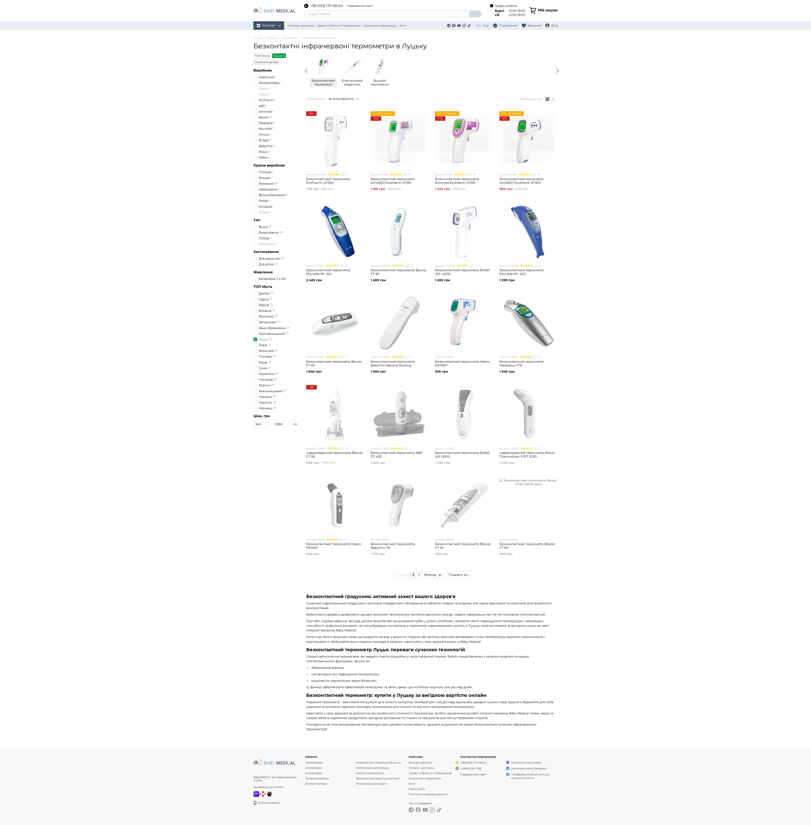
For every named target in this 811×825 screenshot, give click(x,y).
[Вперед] (558, 71)
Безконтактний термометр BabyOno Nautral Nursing (393, 363)
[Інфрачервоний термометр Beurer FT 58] (335, 414)
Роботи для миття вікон (372, 767)
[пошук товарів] (475, 14)
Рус (478, 25)
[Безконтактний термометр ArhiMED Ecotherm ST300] (528, 140)
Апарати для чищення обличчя (378, 762)
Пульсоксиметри (317, 778)
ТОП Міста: (263, 55)
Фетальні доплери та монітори (378, 778)
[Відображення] (550, 99)
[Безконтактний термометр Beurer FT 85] (400, 231)
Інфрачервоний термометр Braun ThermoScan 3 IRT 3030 (527, 455)
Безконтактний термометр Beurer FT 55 (463, 546)
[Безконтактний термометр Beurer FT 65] (335, 323)
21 (347, 174)
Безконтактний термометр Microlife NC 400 (521, 272)
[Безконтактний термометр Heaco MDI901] (335, 505)
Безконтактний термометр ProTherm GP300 (328, 181)
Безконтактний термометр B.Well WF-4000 (462, 272)
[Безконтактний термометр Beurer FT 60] (528, 505)
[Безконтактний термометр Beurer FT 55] (464, 505)
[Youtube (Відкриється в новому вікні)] (459, 25)
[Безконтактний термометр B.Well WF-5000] (464, 414)
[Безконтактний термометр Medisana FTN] (528, 323)
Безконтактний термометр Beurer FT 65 (334, 363)
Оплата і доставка (301, 25)
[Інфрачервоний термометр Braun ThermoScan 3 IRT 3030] (528, 414)
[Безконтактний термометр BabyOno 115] (400, 505)
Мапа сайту (417, 789)
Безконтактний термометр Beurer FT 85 (398, 272)
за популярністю (341, 99)
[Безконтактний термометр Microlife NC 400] (528, 231)
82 (538, 174)
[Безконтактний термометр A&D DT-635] (400, 414)
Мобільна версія (268, 802)
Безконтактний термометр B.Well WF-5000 (462, 455)
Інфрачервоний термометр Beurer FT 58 (334, 455)
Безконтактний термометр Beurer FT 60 (527, 546)
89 (409, 174)
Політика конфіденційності (428, 794)
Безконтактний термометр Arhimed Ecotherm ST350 (457, 181)
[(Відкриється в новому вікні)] (269, 793)
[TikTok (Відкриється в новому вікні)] (469, 25)
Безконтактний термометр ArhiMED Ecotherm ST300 (521, 181)
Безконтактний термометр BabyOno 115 (393, 546)
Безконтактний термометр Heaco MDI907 (462, 363)
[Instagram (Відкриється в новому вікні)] (464, 25)
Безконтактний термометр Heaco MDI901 (333, 546)
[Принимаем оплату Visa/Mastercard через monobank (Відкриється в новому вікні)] (256, 793)
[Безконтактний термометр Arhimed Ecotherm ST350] (464, 140)
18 (346, 448)
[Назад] (306, 71)
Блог (403, 25)
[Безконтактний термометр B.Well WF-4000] (464, 231)
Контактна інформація (380, 25)
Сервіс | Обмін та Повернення (339, 25)
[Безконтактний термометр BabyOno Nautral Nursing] (400, 323)
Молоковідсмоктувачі (371, 783)
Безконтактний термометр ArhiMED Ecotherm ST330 (393, 181)
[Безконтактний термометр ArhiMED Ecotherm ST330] (400, 140)
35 (345, 265)
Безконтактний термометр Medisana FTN (521, 363)
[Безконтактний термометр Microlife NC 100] (335, 231)
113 (474, 174)
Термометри (314, 762)
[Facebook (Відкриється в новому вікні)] (454, 25)
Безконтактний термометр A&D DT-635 (397, 455)
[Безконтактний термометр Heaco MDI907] (464, 323)
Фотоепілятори (316, 783)
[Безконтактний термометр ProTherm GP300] (335, 140)
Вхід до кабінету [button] (420, 762)
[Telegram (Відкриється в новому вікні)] (448, 25)
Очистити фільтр (266, 62)
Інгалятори (313, 767)
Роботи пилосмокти (370, 773)
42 (539, 356)
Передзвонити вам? (360, 5)
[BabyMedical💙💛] (274, 762)
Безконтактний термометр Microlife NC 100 (328, 272)
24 (411, 265)
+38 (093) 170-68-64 (326, 6)
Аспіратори (313, 773)
